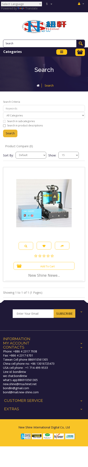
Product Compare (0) (19, 146)
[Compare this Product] (62, 246)
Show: (52, 155)
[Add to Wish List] (44, 246)
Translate (31, 8)
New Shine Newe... (44, 275)
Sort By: (8, 155)
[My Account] (81, 4)
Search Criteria (11, 102)
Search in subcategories (21, 121)
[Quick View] (26, 246)
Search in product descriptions (25, 125)
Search (49, 85)
